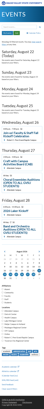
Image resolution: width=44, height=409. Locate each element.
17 (10, 270)
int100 (6, 354)
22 (39, 270)
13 (28, 267)
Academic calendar (9, 367)
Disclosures (27, 402)
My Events (7, 33)
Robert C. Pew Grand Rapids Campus (18, 337)
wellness (34, 354)
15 (39, 267)
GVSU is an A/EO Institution (13, 400)
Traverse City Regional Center (16, 341)
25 (16, 274)
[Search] (40, 27)
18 (16, 270)
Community (8, 292)
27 (10, 259)
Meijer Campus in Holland (14, 324)
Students (7, 302)
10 (10, 267)
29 (22, 259)
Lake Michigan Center (12, 321)
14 (33, 267)
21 (33, 270)
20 (28, 270)
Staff (6, 299)
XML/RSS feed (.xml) (10, 380)
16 (5, 270)
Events (14, 14)
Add (16, 33)
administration (19, 351)
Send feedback (7, 384)
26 (5, 259)
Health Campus (10, 317)
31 (33, 259)
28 (16, 259)
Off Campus (8, 331)
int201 (14, 354)
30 (28, 259)
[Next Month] (39, 251)
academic (7, 351)
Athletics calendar (9, 371)
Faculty (7, 296)
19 (22, 270)
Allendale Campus (11, 311)
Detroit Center (10, 314)
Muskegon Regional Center (15, 327)
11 (16, 267)
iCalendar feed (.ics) (10, 376)
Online (6, 334)
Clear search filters (9, 389)
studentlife (24, 354)
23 (5, 274)
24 (10, 274)
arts (35, 351)
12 (22, 267)
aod (29, 351)
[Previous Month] (5, 251)
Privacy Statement (9, 402)
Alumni (6, 289)
